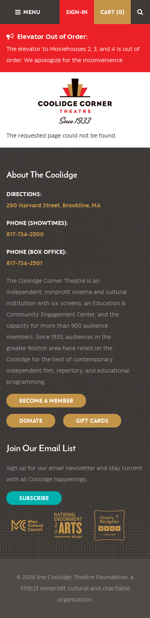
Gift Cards (92, 420)
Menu (31, 12)
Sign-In (77, 12)
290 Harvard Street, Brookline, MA (53, 205)
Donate (30, 420)
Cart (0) (112, 12)
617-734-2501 (24, 263)
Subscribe (34, 498)
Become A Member (46, 400)
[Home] (75, 101)
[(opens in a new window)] (27, 525)
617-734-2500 (25, 234)
